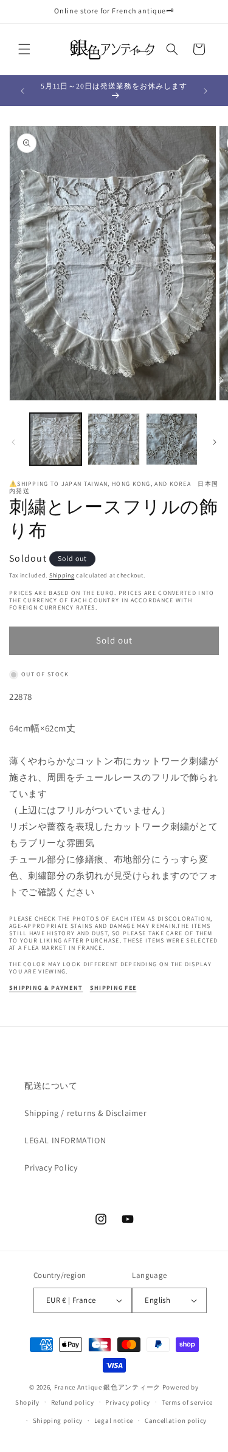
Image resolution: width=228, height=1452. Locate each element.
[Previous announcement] (22, 91)
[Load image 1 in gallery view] (55, 439)
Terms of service (187, 1402)
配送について (51, 1085)
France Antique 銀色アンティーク (107, 1387)
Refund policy (72, 1402)
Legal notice (113, 1420)
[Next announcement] (205, 91)
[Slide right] (214, 442)
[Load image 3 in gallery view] (172, 439)
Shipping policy (58, 1420)
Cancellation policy (176, 1420)
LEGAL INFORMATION (65, 1140)
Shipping (62, 575)
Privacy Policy (50, 1167)
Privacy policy (127, 1402)
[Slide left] (13, 442)
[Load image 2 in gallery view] (113, 439)
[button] (24, 49)
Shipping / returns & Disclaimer (85, 1112)
